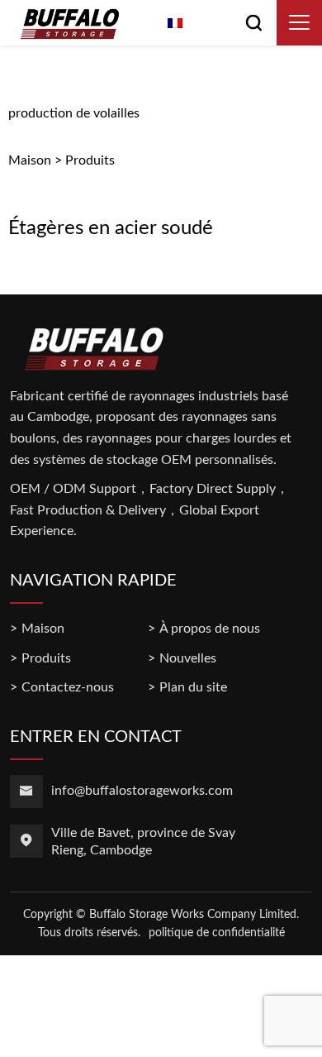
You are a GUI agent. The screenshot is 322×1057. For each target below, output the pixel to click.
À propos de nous (209, 628)
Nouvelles (187, 658)
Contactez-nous (67, 687)
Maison (29, 160)
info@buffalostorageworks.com (142, 790)
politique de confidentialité (217, 933)
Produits (90, 160)
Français (210, 24)
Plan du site (193, 687)
